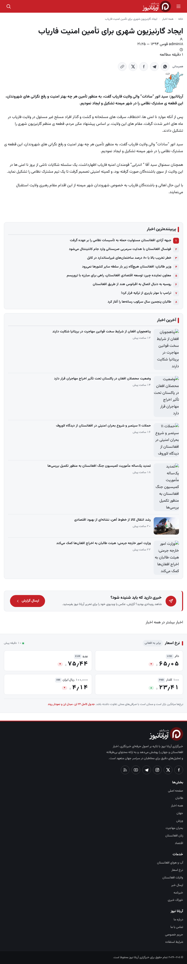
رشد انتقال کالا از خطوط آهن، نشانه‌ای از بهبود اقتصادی (112, 520)
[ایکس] (168, 769)
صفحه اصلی (175, 790)
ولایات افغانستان (172, 877)
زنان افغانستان (174, 835)
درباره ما (178, 919)
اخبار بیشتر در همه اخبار (164, 622)
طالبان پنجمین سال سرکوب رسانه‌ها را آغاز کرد (139, 302)
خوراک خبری (175, 900)
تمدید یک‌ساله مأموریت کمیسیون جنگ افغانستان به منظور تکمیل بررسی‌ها (99, 466)
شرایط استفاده (174, 942)
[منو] (178, 6)
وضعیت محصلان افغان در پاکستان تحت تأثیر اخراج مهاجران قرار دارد (102, 378)
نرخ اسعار (177, 870)
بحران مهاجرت (174, 828)
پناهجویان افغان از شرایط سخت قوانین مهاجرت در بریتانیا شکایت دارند (101, 331)
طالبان (179, 798)
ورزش (179, 820)
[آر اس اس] (125, 769)
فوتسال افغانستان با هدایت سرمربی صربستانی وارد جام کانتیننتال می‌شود (120, 249)
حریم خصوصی (174, 934)
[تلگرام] (146, 769)
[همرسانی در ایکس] (133, 66)
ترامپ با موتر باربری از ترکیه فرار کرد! (146, 293)
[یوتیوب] (135, 769)
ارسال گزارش (30, 601)
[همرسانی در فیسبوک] (143, 66)
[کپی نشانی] (122, 66)
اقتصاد (179, 843)
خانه (180, 19)
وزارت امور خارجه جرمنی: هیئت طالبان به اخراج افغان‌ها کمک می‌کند (103, 543)
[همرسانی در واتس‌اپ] (165, 66)
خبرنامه (178, 892)
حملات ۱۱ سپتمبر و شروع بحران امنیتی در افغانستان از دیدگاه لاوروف (103, 425)
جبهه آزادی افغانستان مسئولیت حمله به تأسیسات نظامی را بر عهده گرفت (120, 240)
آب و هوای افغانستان (170, 862)
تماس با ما (176, 927)
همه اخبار (167, 19)
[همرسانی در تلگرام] (154, 66)
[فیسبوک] (178, 769)
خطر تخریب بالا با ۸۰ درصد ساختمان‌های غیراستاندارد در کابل (129, 258)
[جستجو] (8, 6)
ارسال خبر (177, 885)
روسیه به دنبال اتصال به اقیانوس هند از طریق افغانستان (132, 284)
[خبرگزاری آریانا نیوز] (156, 6)
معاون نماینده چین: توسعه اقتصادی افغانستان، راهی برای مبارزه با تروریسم (119, 275)
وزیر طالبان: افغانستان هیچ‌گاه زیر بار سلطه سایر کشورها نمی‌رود (126, 266)
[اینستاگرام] (157, 769)
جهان (180, 813)
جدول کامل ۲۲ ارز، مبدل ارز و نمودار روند (71, 704)
